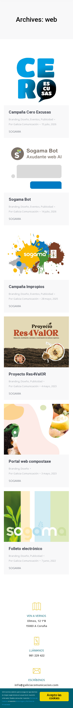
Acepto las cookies (54, 696)
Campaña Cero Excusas (30, 112)
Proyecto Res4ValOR (27, 374)
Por (24, 124)
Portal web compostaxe (30, 461)
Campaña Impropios (26, 286)
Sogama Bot (20, 199)
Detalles (41, 80)
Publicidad (47, 119)
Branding (14, 119)
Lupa (31, 80)
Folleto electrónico (25, 548)
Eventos (35, 119)
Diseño (25, 119)
